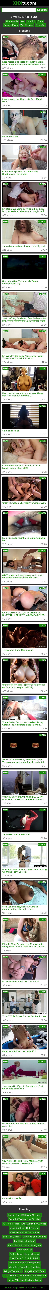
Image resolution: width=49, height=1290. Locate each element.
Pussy (7, 25)
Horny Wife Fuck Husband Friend (25, 1280)
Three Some (9, 1275)
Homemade (12, 21)
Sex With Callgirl (11, 1236)
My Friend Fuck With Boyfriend (24, 1262)
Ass (22, 21)
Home (7, 1287)
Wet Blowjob (26, 25)
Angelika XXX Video (35, 1271)
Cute (40, 21)
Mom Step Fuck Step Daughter (24, 1267)
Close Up (40, 25)
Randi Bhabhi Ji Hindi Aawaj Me (24, 1245)
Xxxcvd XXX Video (36, 1223)
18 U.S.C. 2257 (37, 1287)
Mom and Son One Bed (34, 1236)
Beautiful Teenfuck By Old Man (24, 1219)
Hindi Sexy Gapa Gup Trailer (24, 1232)
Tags (15, 1287)
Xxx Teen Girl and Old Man (32, 1275)
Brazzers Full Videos (24, 1241)
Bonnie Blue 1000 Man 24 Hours (24, 1215)
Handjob (31, 21)
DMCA (23, 1287)
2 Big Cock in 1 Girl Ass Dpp (24, 1228)
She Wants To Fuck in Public (24, 1258)
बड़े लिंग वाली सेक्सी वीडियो (14, 1223)
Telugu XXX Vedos (13, 1271)
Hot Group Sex (24, 1249)
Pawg (15, 25)
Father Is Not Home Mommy (24, 1254)
